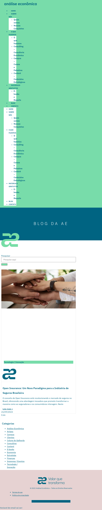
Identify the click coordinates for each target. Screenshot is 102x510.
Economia (11, 452)
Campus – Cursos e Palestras (18, 64)
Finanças (11, 458)
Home (13, 11)
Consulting (11, 443)
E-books (10, 449)
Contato (14, 106)
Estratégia (11, 455)
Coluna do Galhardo (16, 440)
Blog (13, 103)
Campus (10, 434)
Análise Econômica (15, 428)
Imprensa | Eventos (16, 461)
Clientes (10, 437)
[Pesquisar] (4, 264)
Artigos (10, 431)
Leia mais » (8, 409)
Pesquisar (5, 256)
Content (10, 446)
